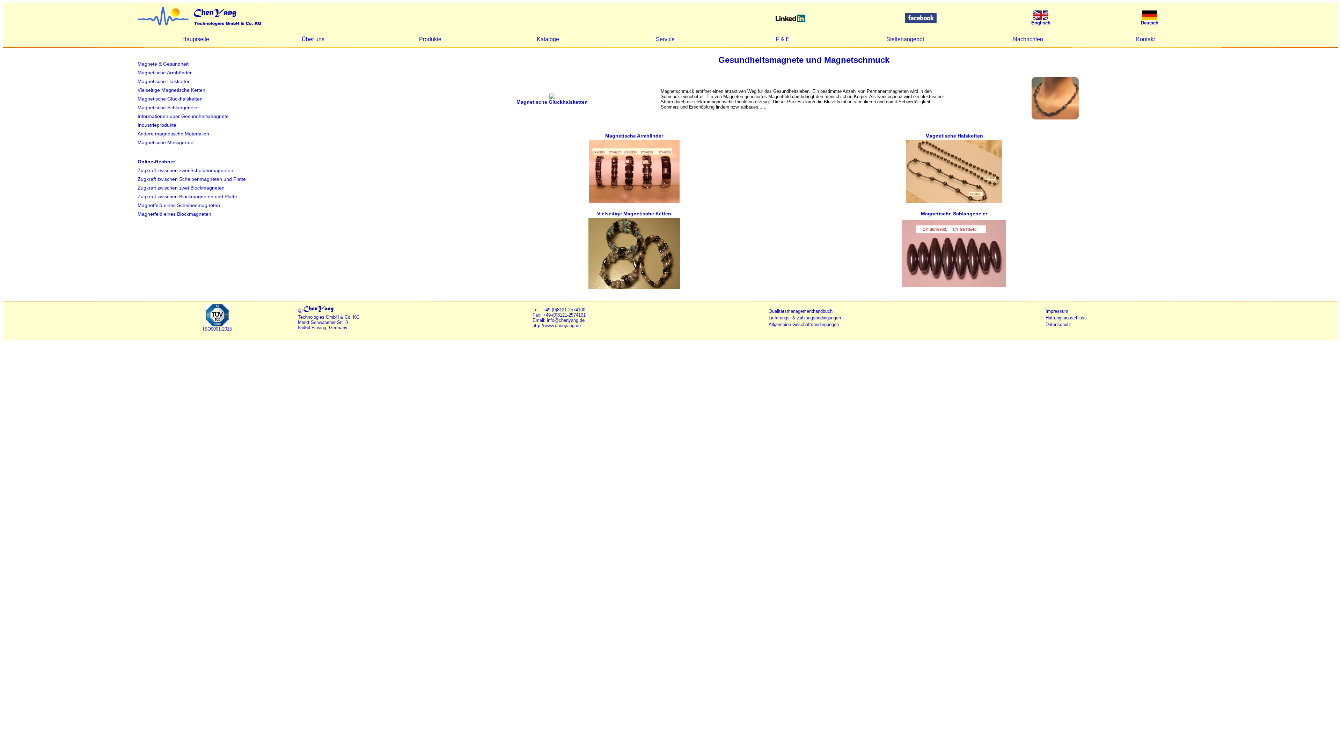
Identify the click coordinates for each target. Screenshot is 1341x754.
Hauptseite (195, 39)
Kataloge (548, 39)
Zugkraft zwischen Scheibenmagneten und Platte (192, 179)
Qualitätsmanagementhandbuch (801, 311)
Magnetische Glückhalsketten (170, 99)
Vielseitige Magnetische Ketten (171, 90)
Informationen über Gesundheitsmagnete (183, 116)
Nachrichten (1028, 39)
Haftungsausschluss (1066, 317)
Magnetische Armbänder (165, 72)
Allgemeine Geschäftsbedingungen (804, 324)
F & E (783, 39)
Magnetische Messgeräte (165, 142)
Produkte (430, 39)
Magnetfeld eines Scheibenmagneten (179, 205)
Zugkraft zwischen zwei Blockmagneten (181, 188)
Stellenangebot (905, 39)
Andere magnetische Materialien (173, 133)
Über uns (313, 39)
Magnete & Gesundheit (163, 64)
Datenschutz (1058, 324)
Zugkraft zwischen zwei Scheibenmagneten (185, 170)
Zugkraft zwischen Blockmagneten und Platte (187, 196)
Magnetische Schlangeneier (168, 107)
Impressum (1057, 311)
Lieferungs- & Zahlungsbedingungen (805, 317)
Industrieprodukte (157, 125)
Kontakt (1145, 39)
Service (665, 39)
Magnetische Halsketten (164, 81)
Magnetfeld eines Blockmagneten (174, 214)
